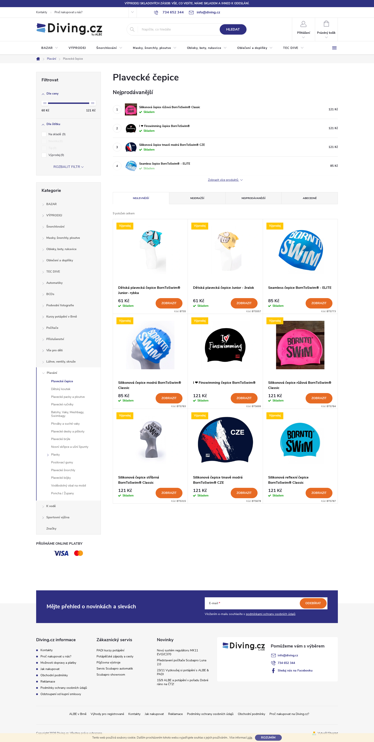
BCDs (50, 294)
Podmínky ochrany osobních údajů (63, 688)
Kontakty (41, 12)
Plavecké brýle (60, 439)
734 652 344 (286, 663)
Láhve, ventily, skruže (61, 362)
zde (249, 738)
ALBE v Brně (77, 714)
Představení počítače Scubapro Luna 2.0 (181, 662)
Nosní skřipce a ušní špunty (69, 447)
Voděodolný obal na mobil (68, 485)
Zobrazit (169, 303)
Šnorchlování (55, 227)
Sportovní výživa (57, 517)
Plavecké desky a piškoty (67, 431)
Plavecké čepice (62, 381)
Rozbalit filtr (66, 166)
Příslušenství (55, 339)
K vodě (51, 506)
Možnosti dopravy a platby (58, 663)
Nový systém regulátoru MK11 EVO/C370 (177, 652)
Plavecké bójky (61, 478)
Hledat (233, 29)
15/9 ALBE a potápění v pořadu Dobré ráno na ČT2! (182, 682)
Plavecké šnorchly (63, 470)
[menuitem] (49, 48)
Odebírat (313, 603)
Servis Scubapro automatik (115, 669)
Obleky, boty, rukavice (61, 249)
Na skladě (56, 134)
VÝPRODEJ (54, 215)
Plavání (52, 373)
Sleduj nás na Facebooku (295, 670)
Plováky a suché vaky (65, 424)
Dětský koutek (60, 389)
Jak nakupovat (50, 669)
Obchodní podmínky (54, 675)
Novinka (55, 141)
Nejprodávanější (253, 198)
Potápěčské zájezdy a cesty (115, 656)
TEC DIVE (53, 272)
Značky (51, 529)
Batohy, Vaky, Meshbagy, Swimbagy (67, 414)
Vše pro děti (54, 350)
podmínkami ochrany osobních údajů (270, 614)
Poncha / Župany (62, 493)
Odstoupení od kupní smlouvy (60, 694)
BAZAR (51, 204)
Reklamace (47, 681)
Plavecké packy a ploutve (68, 397)
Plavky (55, 455)
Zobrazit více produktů (223, 180)
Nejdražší (197, 198)
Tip (52, 148)
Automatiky (54, 283)
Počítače (52, 328)
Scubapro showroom (111, 675)
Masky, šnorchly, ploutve (63, 238)
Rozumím (268, 738)
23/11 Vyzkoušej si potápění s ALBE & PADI (183, 672)
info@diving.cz (288, 655)
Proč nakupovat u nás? (68, 12)
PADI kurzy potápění (110, 650)
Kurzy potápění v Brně (61, 317)
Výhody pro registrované (107, 714)
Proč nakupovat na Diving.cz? (289, 714)
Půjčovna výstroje (108, 662)
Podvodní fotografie (60, 305)
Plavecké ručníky (62, 404)
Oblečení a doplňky (59, 260)
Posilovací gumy (62, 462)
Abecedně (310, 198)
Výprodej (55, 155)
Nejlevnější (141, 198)
